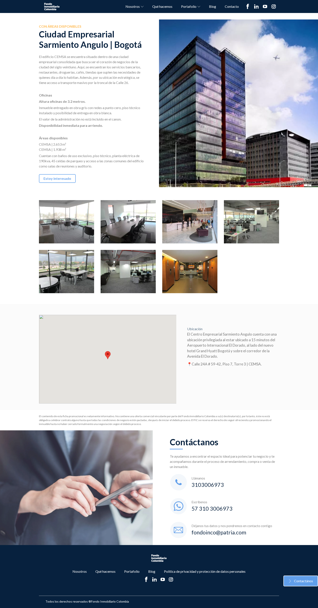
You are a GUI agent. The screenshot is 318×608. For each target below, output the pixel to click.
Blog (212, 6)
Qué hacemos (162, 6)
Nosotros (132, 6)
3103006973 (207, 484)
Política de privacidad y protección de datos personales (205, 571)
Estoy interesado (57, 178)
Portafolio (188, 6)
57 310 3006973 (212, 508)
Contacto (232, 6)
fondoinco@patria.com (218, 532)
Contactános (303, 581)
